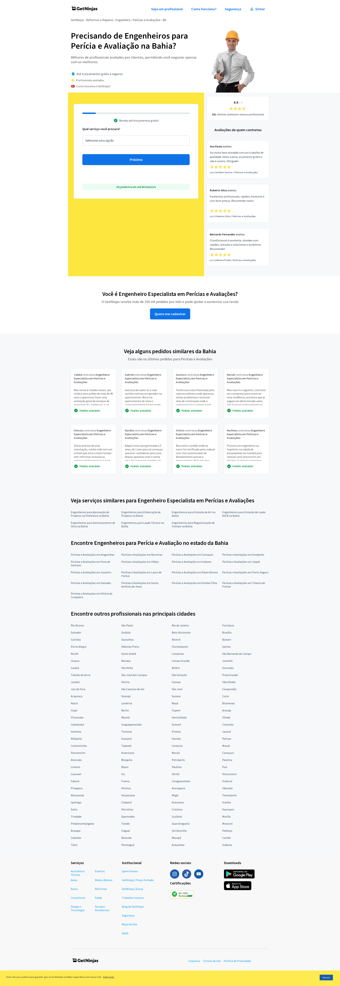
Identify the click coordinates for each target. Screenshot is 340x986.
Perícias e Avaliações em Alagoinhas (92, 554)
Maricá (176, 753)
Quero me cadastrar (170, 314)
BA (164, 20)
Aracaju (226, 710)
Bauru (124, 767)
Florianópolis (180, 646)
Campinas (178, 653)
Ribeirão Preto (130, 646)
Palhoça (227, 830)
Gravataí (126, 738)
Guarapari (228, 809)
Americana (127, 753)
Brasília (226, 632)
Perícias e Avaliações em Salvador (91, 583)
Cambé (226, 837)
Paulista (227, 760)
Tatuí (74, 845)
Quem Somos (130, 871)
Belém (176, 668)
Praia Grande (230, 675)
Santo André (128, 653)
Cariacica (177, 745)
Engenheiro (123, 20)
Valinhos (76, 731)
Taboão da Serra (80, 675)
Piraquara (77, 788)
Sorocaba (228, 668)
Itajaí (74, 710)
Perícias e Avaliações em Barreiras (141, 554)
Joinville (227, 661)
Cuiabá (75, 668)
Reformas (101, 889)
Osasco (75, 661)
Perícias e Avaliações (146, 20)
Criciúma (177, 809)
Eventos (100, 871)
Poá (224, 767)
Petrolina (127, 809)
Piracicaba (77, 717)
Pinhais (176, 731)
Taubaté (126, 745)
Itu (123, 774)
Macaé (226, 745)
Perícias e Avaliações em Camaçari (192, 554)
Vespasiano (128, 795)
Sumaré (176, 724)
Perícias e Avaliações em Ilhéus (140, 561)
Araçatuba (178, 845)
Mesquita (126, 760)
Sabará (75, 781)
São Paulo (127, 625)
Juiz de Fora (78, 689)
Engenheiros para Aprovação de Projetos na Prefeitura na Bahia (90, 513)
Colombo (228, 724)
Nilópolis (76, 738)
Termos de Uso (212, 961)
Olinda (226, 717)
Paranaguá (127, 845)
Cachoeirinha (79, 745)
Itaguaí (125, 830)
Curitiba (76, 639)
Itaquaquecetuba (131, 724)
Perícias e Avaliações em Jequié (241, 561)
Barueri (226, 639)
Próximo (136, 159)
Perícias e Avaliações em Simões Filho (194, 583)
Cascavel (76, 774)
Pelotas (126, 788)
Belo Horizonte (181, 632)
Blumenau (228, 703)
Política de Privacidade (237, 961)
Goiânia (126, 632)
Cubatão (76, 837)
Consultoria (78, 897)
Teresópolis (229, 795)
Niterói (176, 639)
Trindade (76, 816)
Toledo (125, 823)
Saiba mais (108, 977)
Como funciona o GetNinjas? (93, 86)
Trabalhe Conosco (133, 897)
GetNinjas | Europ (132, 889)
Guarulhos (127, 639)
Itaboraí (227, 781)
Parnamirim (78, 753)
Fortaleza (228, 625)
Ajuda (125, 933)
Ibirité (175, 774)
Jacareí (226, 731)
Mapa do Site (129, 924)
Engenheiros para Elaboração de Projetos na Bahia (141, 513)
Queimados (128, 816)
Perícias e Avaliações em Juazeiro (91, 572)
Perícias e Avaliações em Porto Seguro (245, 572)
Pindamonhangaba (82, 823)
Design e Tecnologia (77, 908)
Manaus (126, 661)
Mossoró (227, 823)
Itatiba (226, 802)
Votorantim (229, 774)
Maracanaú (77, 795)
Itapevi (176, 710)
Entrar (260, 9)
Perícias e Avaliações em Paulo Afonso (195, 572)
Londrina (126, 703)
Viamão (176, 738)
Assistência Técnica (77, 872)
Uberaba (227, 788)
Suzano (176, 696)
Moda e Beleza (103, 880)
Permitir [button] (326, 977)
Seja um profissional (167, 9)
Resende (126, 837)
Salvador (76, 632)
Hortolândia (179, 717)
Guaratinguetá (180, 823)
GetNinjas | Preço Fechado (138, 880)
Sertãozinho (179, 830)
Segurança (233, 9)
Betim (125, 710)
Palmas (226, 738)
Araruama (178, 802)
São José (177, 689)
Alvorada (76, 760)
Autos (74, 889)
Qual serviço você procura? (101, 129)
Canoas (176, 682)
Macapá (176, 837)
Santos (226, 646)
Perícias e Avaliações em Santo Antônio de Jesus (139, 584)
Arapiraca (76, 696)
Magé (175, 795)
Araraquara (178, 788)
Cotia (225, 696)
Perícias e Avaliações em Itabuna (191, 561)
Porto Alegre (79, 646)
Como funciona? (203, 9)
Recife (74, 653)
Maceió (125, 717)
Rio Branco (77, 625)
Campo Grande (181, 661)
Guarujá (126, 696)
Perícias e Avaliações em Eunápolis (243, 554)
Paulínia (177, 767)
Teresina (126, 731)
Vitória (125, 682)
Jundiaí (75, 682)
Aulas (74, 880)
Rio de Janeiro (180, 625)
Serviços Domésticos (102, 908)
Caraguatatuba (181, 781)
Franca (125, 781)
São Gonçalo (179, 675)
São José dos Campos (134, 675)
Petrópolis (178, 760)
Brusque (76, 830)
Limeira (75, 767)
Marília (226, 816)
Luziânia (177, 816)
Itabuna (227, 845)
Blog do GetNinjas (133, 906)
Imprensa (194, 961)
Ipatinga (76, 802)
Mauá (175, 703)
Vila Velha (127, 668)
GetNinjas (77, 20)
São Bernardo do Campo (236, 653)
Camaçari (228, 753)
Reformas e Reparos (99, 20)
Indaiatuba (77, 724)
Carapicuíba (229, 689)
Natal (74, 703)
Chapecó (126, 802)
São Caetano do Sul (132, 689)
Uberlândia (229, 682)
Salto (74, 809)
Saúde (98, 897)
